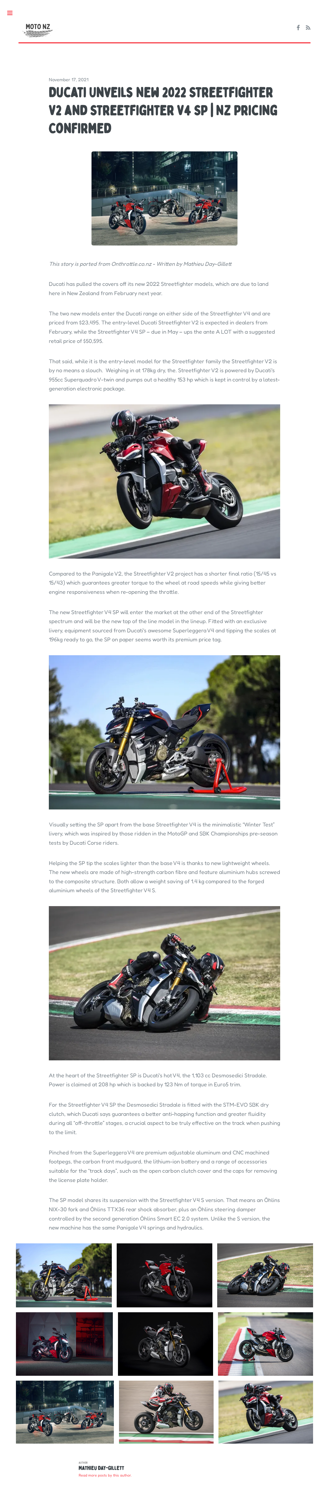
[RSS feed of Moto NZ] (308, 28)
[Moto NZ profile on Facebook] (298, 28)
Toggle (12, 13)
